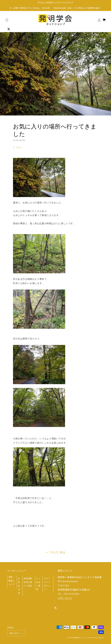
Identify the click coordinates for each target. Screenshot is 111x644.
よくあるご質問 (38, 584)
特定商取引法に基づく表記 (28, 582)
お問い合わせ (65, 598)
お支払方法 (19, 585)
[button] (6, 20)
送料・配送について (12, 581)
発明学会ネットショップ (81, 638)
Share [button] (19, 147)
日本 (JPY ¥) (14, 633)
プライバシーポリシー (47, 584)
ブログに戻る (57, 552)
